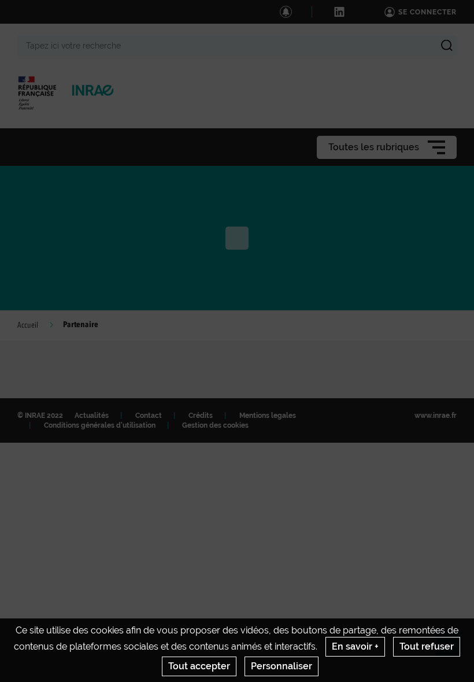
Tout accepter (199, 666)
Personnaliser (281, 666)
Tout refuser (426, 646)
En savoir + (355, 646)
